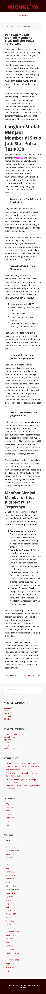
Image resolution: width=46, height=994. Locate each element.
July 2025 (9, 857)
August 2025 (11, 854)
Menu (25, 15)
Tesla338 (7, 710)
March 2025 (10, 872)
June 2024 (9, 900)
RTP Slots (18, 675)
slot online (8, 742)
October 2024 (11, 886)
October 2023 (11, 928)
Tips (34, 675)
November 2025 (12, 843)
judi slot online (9, 737)
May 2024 (9, 903)
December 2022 (12, 949)
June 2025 (9, 861)
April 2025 (9, 868)
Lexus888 (7, 716)
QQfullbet (7, 719)
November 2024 (12, 882)
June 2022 (9, 967)
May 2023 (9, 942)
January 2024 (11, 917)
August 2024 (11, 893)
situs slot (7, 745)
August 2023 (11, 935)
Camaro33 (8, 713)
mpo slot (7, 740)
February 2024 (11, 914)
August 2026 (11, 840)
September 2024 (12, 889)
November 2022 (12, 953)
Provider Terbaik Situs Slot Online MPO (21, 763)
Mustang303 (9, 708)
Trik (38, 675)
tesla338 (19, 157)
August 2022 (11, 963)
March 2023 (10, 946)
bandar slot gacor (11, 748)
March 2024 (10, 910)
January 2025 (11, 875)
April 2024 (9, 907)
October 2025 (11, 847)
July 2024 (9, 896)
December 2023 (12, 921)
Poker (8, 811)
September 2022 (12, 960)
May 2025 (9, 865)
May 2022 (9, 970)
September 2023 (12, 931)
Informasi (9, 807)
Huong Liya (23, 6)
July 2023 (9, 939)
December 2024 (12, 879)
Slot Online (27, 675)
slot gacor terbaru (11, 734)
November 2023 (12, 924)
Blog (7, 803)
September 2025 (12, 850)
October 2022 (11, 956)
